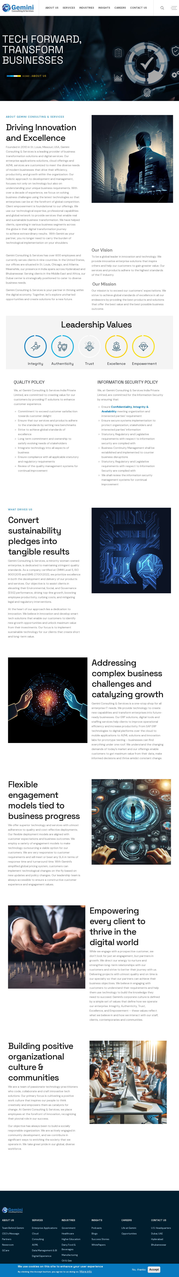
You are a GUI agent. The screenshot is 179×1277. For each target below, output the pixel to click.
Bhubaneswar (158, 1244)
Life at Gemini (128, 1228)
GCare (5, 1250)
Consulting (38, 1239)
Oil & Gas (67, 1260)
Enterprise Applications (44, 1228)
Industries (86, 7)
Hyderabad (157, 1239)
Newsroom (8, 1244)
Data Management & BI (44, 1250)
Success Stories (100, 1239)
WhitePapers (99, 1244)
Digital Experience (41, 1256)
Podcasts (97, 1228)
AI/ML (35, 1244)
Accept (154, 1269)
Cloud (35, 1233)
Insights (104, 7)
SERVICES (69, 7)
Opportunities (129, 1233)
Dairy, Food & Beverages (69, 1247)
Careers (120, 7)
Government (68, 1228)
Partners (6, 1239)
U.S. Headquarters (161, 1228)
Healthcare (68, 1233)
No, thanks (139, 1269)
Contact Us (138, 7)
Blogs (95, 1233)
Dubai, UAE (157, 1233)
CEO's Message (10, 1233)
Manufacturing (70, 1255)
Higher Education (71, 1239)
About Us (52, 7)
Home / (27, 76)
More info (86, 1271)
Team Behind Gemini (13, 1228)
